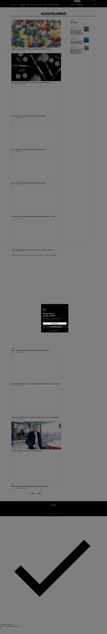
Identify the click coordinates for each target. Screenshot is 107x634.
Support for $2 (54, 323)
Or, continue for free (55, 330)
